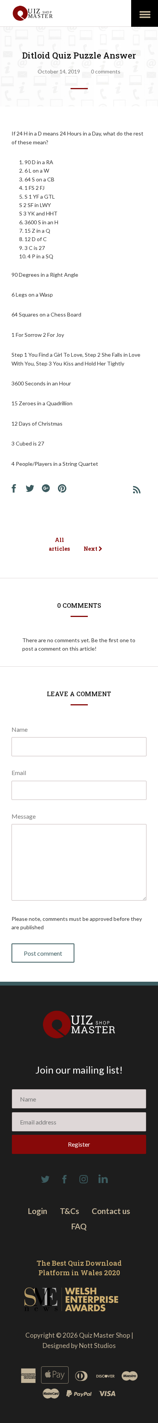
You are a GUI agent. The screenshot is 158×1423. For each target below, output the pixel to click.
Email (19, 772)
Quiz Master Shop (104, 1335)
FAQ (79, 1226)
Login (37, 1211)
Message (24, 816)
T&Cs (69, 1211)
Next (91, 548)
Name (20, 729)
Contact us (111, 1211)
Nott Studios (97, 1345)
